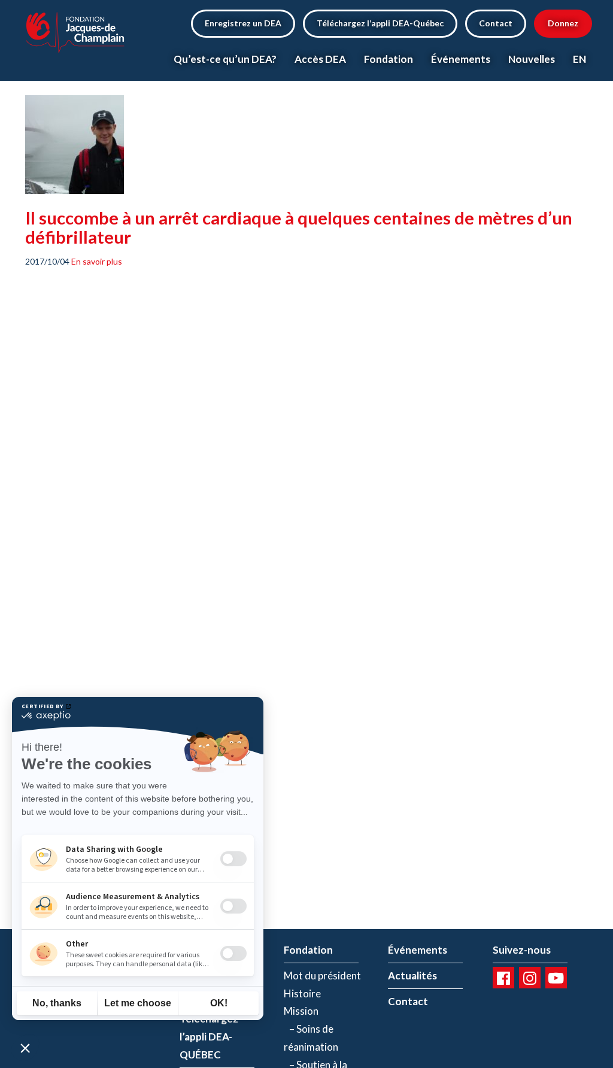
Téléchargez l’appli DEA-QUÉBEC (209, 1036)
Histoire (302, 993)
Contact (495, 23)
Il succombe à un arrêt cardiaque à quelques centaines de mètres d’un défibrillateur (298, 227)
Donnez (563, 23)
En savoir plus (96, 261)
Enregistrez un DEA (243, 23)
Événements (460, 59)
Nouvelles (531, 59)
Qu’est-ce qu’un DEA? (225, 59)
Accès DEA (320, 59)
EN (579, 59)
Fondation (388, 59)
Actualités (412, 975)
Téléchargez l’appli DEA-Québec (380, 23)
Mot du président (322, 975)
